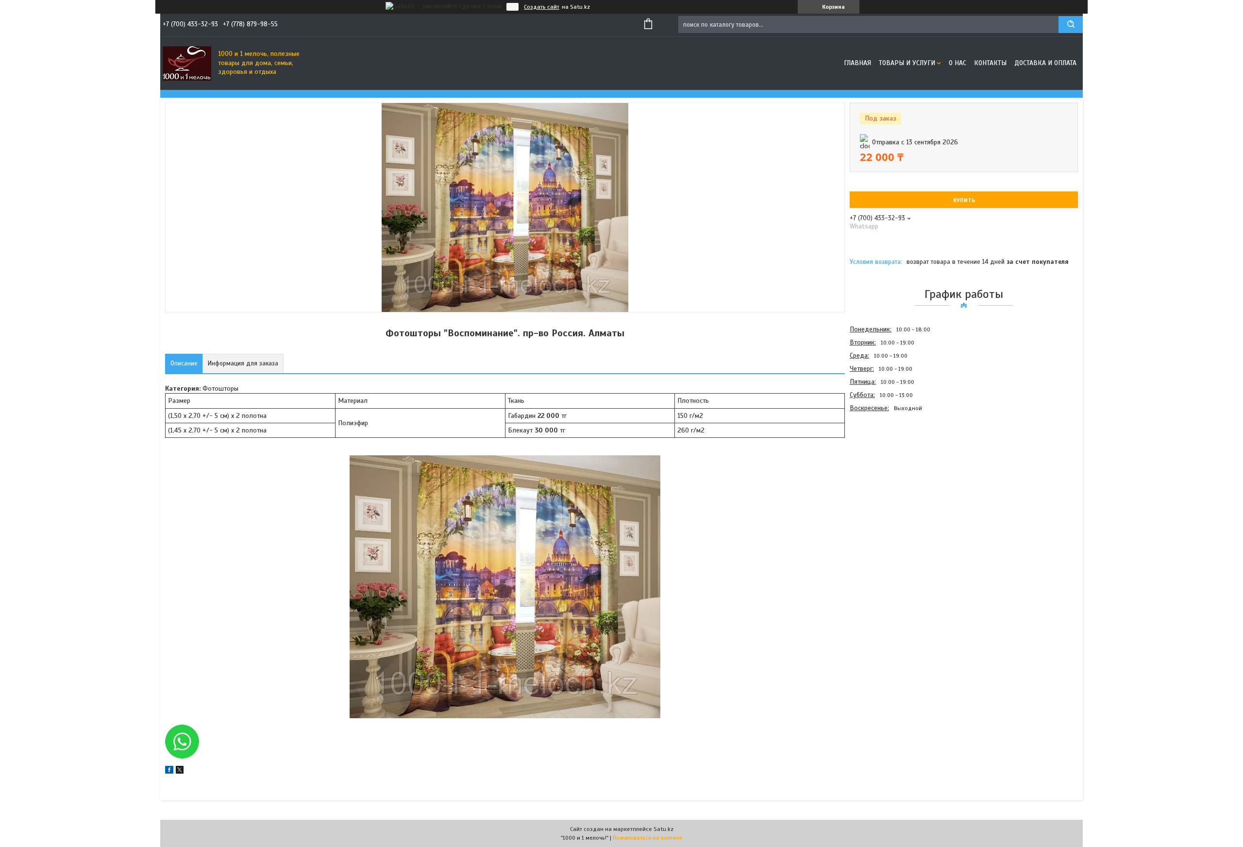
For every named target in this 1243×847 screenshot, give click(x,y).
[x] (180, 771)
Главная (857, 63)
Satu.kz (663, 829)
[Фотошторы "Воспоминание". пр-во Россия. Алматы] (884, 467)
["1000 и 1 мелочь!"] (187, 63)
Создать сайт (541, 6)
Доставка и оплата (1045, 63)
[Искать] (1070, 24)
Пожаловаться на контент (647, 837)
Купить (964, 200)
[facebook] (169, 771)
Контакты (990, 63)
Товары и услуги (907, 63)
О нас (957, 63)
